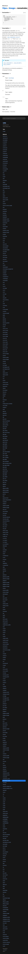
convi (4, 292)
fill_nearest (5, 390)
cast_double (5, 247)
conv (4, 284)
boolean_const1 (6, 232)
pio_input (4, 705)
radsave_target (6, 749)
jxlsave (4, 588)
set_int (4, 848)
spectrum (5, 884)
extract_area (5, 382)
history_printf (5, 532)
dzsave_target (6, 359)
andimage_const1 (6, 188)
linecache (5, 611)
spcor (4, 882)
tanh (4, 896)
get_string (5, 469)
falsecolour (5, 386)
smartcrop (5, 878)
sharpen (4, 855)
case (4, 240)
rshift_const (5, 811)
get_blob (4, 428)
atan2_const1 (5, 199)
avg (3, 207)
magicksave (5, 622)
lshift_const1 (5, 621)
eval (4, 376)
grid (3, 496)
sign (3, 863)
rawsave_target (6, 757)
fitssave (4, 394)
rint (3, 794)
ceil (3, 263)
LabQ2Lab (5, 153)
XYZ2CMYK (5, 163)
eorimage (5, 365)
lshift (4, 617)
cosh (4, 303)
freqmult (4, 407)
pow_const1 (5, 724)
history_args (5, 530)
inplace (4, 551)
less (3, 596)
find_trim (4, 392)
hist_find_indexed (6, 517)
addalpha (5, 180)
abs (3, 172)
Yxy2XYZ (5, 170)
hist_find (4, 515)
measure (4, 655)
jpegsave (4, 580)
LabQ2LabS (5, 155)
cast (4, 242)
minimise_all (5, 663)
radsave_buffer (6, 748)
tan (3, 894)
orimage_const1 (6, 699)
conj (4, 282)
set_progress (5, 851)
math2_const (5, 638)
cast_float (5, 251)
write (4, 932)
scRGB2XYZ (5, 821)
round (4, 807)
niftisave (4, 688)
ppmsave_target (6, 728)
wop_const (5, 926)
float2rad (5, 399)
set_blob (4, 838)
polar (4, 717)
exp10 (4, 380)
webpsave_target (6, 921)
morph (4, 678)
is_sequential (5, 565)
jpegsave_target (6, 586)
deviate (4, 324)
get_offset (5, 459)
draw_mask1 (5, 344)
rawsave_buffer (6, 755)
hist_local (5, 522)
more (4, 667)
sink (3, 871)
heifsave (4, 503)
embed (4, 361)
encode (4, 363)
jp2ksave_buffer (6, 576)
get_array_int (5, 422)
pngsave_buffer (6, 713)
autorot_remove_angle (7, 205)
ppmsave (5, 726)
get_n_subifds (5, 457)
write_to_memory (6, 942)
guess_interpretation (7, 499)
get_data (4, 434)
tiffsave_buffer (6, 901)
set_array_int (5, 836)
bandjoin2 (5, 217)
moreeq (4, 672)
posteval (4, 719)
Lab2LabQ (5, 147)
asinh (4, 192)
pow (4, 721)
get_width (5, 474)
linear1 (4, 609)
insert (4, 553)
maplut (4, 630)
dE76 (4, 317)
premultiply (5, 732)
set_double (5, 844)
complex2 (5, 274)
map (4, 626)
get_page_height (6, 465)
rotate (4, 805)
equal (4, 370)
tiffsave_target (6, 903)
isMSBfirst (5, 563)
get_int (4, 449)
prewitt (4, 734)
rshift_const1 (5, 813)
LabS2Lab (5, 159)
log (3, 613)
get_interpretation (6, 451)
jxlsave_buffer (6, 590)
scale (4, 824)
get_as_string (5, 424)
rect (3, 763)
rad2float (5, 744)
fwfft (4, 409)
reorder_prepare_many (7, 788)
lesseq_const (5, 603)
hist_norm (5, 526)
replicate (4, 790)
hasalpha (4, 501)
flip (3, 397)
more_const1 (5, 671)
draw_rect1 (5, 351)
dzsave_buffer (6, 357)
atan (4, 194)
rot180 (4, 798)
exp (3, 378)
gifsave (4, 486)
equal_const (5, 372)
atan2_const (5, 197)
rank (4, 751)
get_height (5, 444)
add (3, 178)
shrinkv (4, 861)
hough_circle (5, 534)
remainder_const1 (6, 780)
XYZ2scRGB (5, 168)
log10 (4, 615)
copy (4, 295)
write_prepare (6, 936)
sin (3, 867)
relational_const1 (6, 774)
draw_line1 (5, 340)
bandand (5, 209)
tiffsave (4, 899)
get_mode (5, 453)
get (3, 417)
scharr (4, 826)
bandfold (5, 215)
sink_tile (4, 876)
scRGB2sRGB (5, 823)
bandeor (4, 213)
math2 (4, 636)
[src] (24, 12)
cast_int (4, 253)
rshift (4, 809)
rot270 (4, 799)
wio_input (5, 923)
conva (4, 286)
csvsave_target (6, 313)
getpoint (4, 484)
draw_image (5, 336)
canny (4, 238)
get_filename (5, 440)
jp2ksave (4, 574)
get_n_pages (5, 455)
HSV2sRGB (5, 140)
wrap (4, 930)
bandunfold (5, 226)
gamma (4, 411)
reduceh (4, 767)
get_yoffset (5, 480)
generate (4, 415)
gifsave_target (6, 490)
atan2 (4, 195)
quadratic (5, 742)
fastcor (4, 388)
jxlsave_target (5, 592)
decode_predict (6, 322)
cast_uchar (5, 257)
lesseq (4, 601)
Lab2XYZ (5, 151)
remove (4, 784)
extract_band (5, 384)
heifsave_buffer (6, 505)
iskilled (4, 569)
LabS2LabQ (5, 161)
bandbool (5, 211)
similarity (5, 865)
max (4, 651)
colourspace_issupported (8, 269)
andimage (5, 184)
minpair (4, 665)
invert (4, 557)
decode (4, 320)
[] (1, 12)
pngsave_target (6, 715)
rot (3, 796)
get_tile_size (5, 471)
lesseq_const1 (5, 605)
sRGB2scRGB (5, 817)
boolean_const (6, 230)
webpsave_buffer (6, 917)
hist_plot (4, 528)
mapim (4, 628)
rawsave (4, 753)
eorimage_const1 (6, 369)
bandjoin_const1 (6, 220)
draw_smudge (6, 353)
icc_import (5, 542)
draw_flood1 (5, 334)
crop (4, 307)
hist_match (5, 524)
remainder (5, 776)
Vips (4, 123)
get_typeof (5, 472)
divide (4, 326)
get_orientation (6, 461)
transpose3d (5, 907)
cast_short (5, 255)
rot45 (4, 801)
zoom (4, 946)
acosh (4, 176)
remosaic (5, 782)
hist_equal (5, 513)
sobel (4, 880)
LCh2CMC (5, 142)
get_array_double (6, 420)
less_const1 (5, 599)
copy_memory (6, 299)
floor (4, 401)
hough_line (5, 536)
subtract (4, 892)
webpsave (5, 915)
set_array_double (6, 834)
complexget (5, 278)
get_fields (5, 438)
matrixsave (5, 647)
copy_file (4, 297)
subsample (5, 890)
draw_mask (5, 342)
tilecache (5, 905)
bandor (4, 224)
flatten (4, 395)
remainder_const (6, 778)
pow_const (5, 723)
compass (4, 270)
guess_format (5, 497)
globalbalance (6, 492)
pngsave (4, 711)
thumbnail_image (6, 898)
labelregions (5, 594)
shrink (4, 857)
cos (3, 301)
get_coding (5, 430)
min (3, 661)
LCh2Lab (5, 143)
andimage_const (6, 186)
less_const (5, 597)
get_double (5, 436)
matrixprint (5, 646)
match (4, 632)
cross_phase (5, 309)
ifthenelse (5, 546)
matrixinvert (5, 642)
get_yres (4, 482)
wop (4, 925)
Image (4, 131)
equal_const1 (5, 374)
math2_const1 (5, 640)
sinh (3, 869)
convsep (4, 294)
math (4, 634)
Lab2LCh (5, 145)
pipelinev (4, 709)
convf (4, 290)
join (3, 572)
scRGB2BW (5, 819)
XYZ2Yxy (5, 167)
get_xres (4, 478)
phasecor (5, 703)
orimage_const (6, 698)
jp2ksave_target (6, 578)
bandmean (5, 222)
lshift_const (5, 619)
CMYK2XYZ (5, 138)
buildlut (4, 234)
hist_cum (4, 509)
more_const (5, 669)
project (4, 740)
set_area (4, 832)
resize (4, 792)
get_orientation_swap (7, 463)
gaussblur (5, 413)
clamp (4, 265)
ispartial (4, 571)
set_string (5, 853)
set (3, 830)
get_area (4, 419)
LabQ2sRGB (5, 157)
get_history (5, 446)
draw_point (5, 345)
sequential (5, 828)
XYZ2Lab (5, 165)
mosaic (4, 680)
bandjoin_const (6, 219)
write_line (5, 934)
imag (4, 547)
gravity (4, 494)
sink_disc (5, 873)
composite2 (5, 280)
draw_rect (5, 349)
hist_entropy (5, 511)
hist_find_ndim (6, 519)
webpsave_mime (6, 919)
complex (4, 272)
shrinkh (4, 859)
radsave (4, 746)
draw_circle (5, 328)
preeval (4, 730)
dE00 (4, 315)
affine (4, 182)
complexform (5, 276)
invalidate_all (5, 555)
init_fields (5, 549)
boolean (4, 228)
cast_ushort (5, 261)
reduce (4, 765)
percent (4, 701)
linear (4, 607)
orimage (4, 696)
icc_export (5, 540)
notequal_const (6, 692)
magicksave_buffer (7, 624)
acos (4, 174)
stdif (4, 888)
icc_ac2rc (5, 538)
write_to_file (5, 940)
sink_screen (5, 874)
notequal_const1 (6, 694)
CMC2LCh (5, 136)
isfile (4, 567)
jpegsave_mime (6, 584)
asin (3, 190)
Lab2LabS (5, 149)
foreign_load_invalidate (7, 403)
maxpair (4, 653)
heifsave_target (6, 507)
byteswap (5, 236)
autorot (4, 203)
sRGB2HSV (5, 815)
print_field (5, 736)
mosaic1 (4, 682)
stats (4, 886)
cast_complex (5, 245)
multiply (4, 686)
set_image (5, 846)
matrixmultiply (6, 644)
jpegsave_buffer (6, 582)
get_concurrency (6, 432)
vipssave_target (6, 913)
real (3, 759)
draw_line (5, 338)
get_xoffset (5, 476)
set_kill (4, 849)
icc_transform (5, 544)
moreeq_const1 (6, 676)
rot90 (4, 803)
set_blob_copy (6, 840)
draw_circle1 (5, 330)
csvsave (4, 311)
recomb (4, 761)
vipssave (4, 911)
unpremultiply (5, 909)
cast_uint (4, 259)
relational (5, 771)
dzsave (4, 355)
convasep (5, 288)
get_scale (5, 467)
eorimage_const (6, 367)
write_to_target (6, 944)
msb (4, 684)
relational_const (6, 773)
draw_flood (5, 332)
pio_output (5, 707)
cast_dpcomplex (6, 249)
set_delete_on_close (7, 842)
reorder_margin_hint (7, 786)
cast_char (5, 244)
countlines (5, 305)
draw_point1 (5, 347)
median (4, 657)
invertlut (4, 559)
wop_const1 (5, 928)
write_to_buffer (6, 938)
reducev (4, 769)
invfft (4, 561)
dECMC (4, 319)
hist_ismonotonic (6, 521)
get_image (5, 447)
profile (4, 738)
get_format (5, 442)
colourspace (5, 267)
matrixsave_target (6, 649)
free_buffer (5, 405)
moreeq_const (6, 674)
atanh (4, 201)
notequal (4, 690)
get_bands (5, 426)
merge (4, 659)
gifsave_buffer (6, 488)
